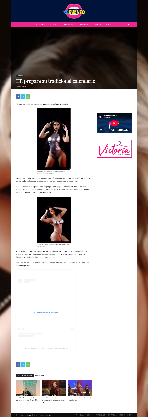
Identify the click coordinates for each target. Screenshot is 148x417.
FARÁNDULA (38, 25)
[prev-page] (17, 406)
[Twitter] (23, 96)
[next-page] (21, 406)
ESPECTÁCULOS (84, 25)
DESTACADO (52, 25)
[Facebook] (18, 96)
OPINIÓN (98, 25)
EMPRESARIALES (68, 25)
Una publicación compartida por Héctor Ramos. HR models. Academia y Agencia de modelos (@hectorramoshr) (65, 348)
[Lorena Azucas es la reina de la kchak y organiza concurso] (80, 388)
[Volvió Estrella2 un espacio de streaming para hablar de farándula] (28, 388)
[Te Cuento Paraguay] (74, 11)
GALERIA (109, 25)
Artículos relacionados (24, 375)
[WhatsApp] (28, 96)
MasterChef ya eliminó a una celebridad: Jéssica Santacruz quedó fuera (53, 400)
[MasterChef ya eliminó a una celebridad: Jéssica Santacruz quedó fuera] (54, 388)
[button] (129, 25)
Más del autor (39, 375)
